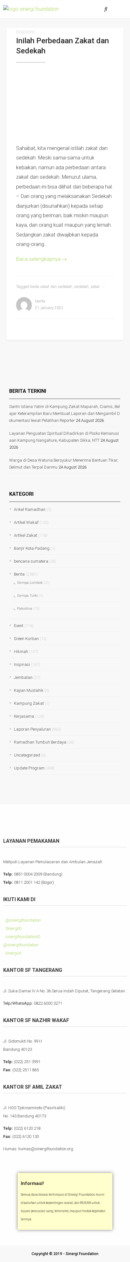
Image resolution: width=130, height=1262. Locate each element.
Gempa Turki (27, 596)
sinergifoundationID (22, 936)
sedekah (81, 286)
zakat (95, 286)
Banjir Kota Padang (32, 548)
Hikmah (21, 651)
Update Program (29, 768)
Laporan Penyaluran (32, 729)
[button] (120, 9)
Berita (19, 574)
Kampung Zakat (29, 703)
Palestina (24, 609)
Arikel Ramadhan (29, 509)
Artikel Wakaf (26, 522)
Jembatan (23, 677)
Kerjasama (24, 716)
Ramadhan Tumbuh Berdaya (40, 742)
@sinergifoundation (22, 920)
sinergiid (12, 953)
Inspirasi (25, 32)
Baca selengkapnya (41, 259)
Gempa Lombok (30, 583)
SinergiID (13, 928)
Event (18, 625)
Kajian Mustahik (29, 690)
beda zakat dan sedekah (51, 286)
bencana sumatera (31, 561)
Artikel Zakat (25, 535)
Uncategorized (27, 755)
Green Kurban (26, 638)
